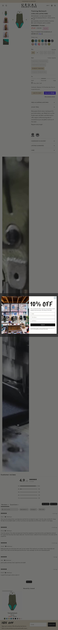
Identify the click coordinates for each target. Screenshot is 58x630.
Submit (43, 325)
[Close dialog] (55, 298)
